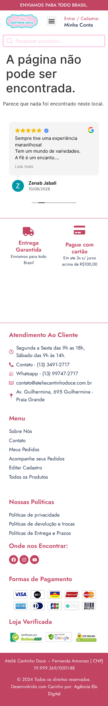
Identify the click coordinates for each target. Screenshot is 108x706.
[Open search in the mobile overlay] (54, 41)
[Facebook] (13, 559)
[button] (51, 21)
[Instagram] (24, 559)
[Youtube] (34, 559)
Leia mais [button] (24, 166)
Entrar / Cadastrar (81, 18)
